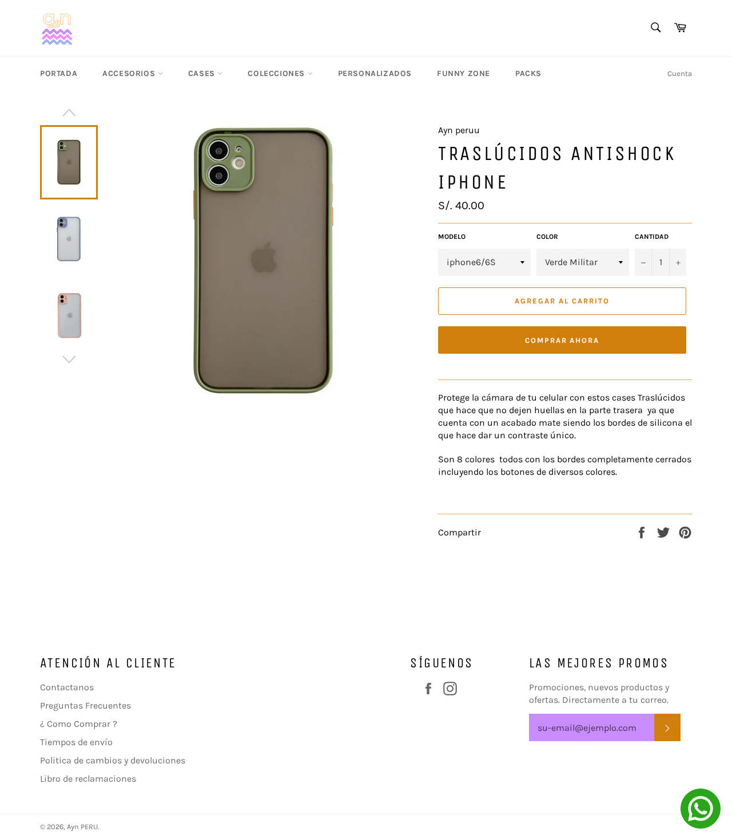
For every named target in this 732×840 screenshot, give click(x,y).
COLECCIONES (277, 73)
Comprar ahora (562, 340)
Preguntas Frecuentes (85, 705)
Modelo (452, 237)
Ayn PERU (82, 826)
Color (547, 237)
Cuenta (679, 73)
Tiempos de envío (76, 742)
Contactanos (67, 687)
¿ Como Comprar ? (78, 723)
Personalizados (375, 73)
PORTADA (58, 73)
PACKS (528, 73)
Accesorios (130, 73)
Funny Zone (463, 73)
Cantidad (652, 237)
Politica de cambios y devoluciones (112, 760)
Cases (203, 73)
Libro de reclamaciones (88, 778)
